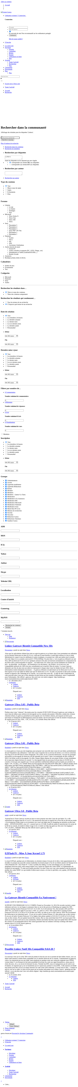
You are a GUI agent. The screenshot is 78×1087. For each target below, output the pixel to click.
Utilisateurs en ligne (15, 56)
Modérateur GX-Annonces (16, 499)
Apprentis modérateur (14, 484)
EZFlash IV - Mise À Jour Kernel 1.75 (25, 853)
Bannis (9, 488)
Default (12, 1024)
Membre (10, 490)
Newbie (9, 513)
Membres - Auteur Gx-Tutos (16, 494)
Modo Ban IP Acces (13, 509)
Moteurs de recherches (14, 511)
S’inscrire (8, 42)
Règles (11, 53)
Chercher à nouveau (7, 140)
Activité (7, 60)
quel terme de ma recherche (19, 304)
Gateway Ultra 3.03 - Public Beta (22, 704)
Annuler (8, 627)
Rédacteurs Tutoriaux (14, 519)
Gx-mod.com (9, 46)
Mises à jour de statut (14, 188)
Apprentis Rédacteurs (14, 486)
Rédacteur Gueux (13, 517)
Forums (11, 49)
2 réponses (12, 875)
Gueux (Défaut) (14, 1026)
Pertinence (12, 638)
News (28, 650)
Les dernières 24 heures (15, 318)
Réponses (8, 402)
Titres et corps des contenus (16, 292)
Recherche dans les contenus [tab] (14, 147)
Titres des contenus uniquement (17, 294)
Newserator (8, 650)
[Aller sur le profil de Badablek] (9, 700)
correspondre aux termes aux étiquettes (25, 162)
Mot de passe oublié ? (16, 39)
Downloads (8, 69)
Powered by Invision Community (22, 1033)
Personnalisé (11, 328)
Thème (7, 1022)
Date (10, 636)
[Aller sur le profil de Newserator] (9, 641)
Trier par (7, 634)
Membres (6, 434)
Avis (7, 412)
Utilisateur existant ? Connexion (15, 15)
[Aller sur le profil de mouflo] (8, 893)
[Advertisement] (39, 109)
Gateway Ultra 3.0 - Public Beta (21, 811)
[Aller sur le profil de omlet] (7, 807)
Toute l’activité (13, 62)
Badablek (8, 709)
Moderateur (11, 496)
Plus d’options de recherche (9, 143)
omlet (6, 815)
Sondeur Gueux (12, 521)
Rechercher (12, 64)
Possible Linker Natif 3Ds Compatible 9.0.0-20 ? (30, 949)
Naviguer (8, 47)
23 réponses (13, 831)
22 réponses (13, 789)
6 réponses (12, 682)
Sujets (9, 190)
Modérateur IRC (12, 501)
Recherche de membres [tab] (12, 149)
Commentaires (10, 392)
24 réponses (13, 927)
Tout (8, 186)
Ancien (9, 482)
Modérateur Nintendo (14, 505)
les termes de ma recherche (17, 302)
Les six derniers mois (14, 324)
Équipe (11, 55)
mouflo (7, 902)
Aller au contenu (6, 2)
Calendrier (12, 51)
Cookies (7, 1030)
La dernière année (13, 326)
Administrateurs (12, 480)
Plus (10, 58)
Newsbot (10, 515)
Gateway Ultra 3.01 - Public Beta (22, 743)
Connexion (13, 35)
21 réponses (13, 976)
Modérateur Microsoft (14, 503)
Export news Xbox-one (12, 84)
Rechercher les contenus (13, 625)
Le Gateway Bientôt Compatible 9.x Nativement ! (30, 897)
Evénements (11, 192)
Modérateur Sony (12, 507)
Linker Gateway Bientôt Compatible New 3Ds (29, 645)
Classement (8, 67)
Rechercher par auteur (12, 178)
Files (8, 194)
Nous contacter (10, 1028)
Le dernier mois (12, 322)
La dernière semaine (13, 320)
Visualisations (10, 422)
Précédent (12, 1053)
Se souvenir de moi (15, 33)
